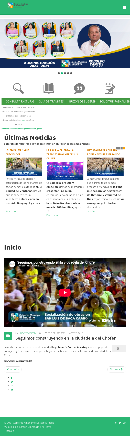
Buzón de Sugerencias (85, 101)
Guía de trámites (51, 101)
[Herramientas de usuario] (119, 348)
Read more (12, 211)
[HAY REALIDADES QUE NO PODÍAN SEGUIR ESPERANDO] (105, 166)
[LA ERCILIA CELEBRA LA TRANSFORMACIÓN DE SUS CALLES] (65, 170)
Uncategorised (27, 333)
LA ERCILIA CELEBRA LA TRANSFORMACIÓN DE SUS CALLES (62, 154)
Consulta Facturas (20, 101)
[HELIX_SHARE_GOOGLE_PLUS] (12, 386)
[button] (5, 44)
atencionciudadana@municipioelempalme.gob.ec (22, 128)
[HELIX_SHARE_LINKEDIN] (12, 390)
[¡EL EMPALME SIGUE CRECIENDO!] (24, 166)
